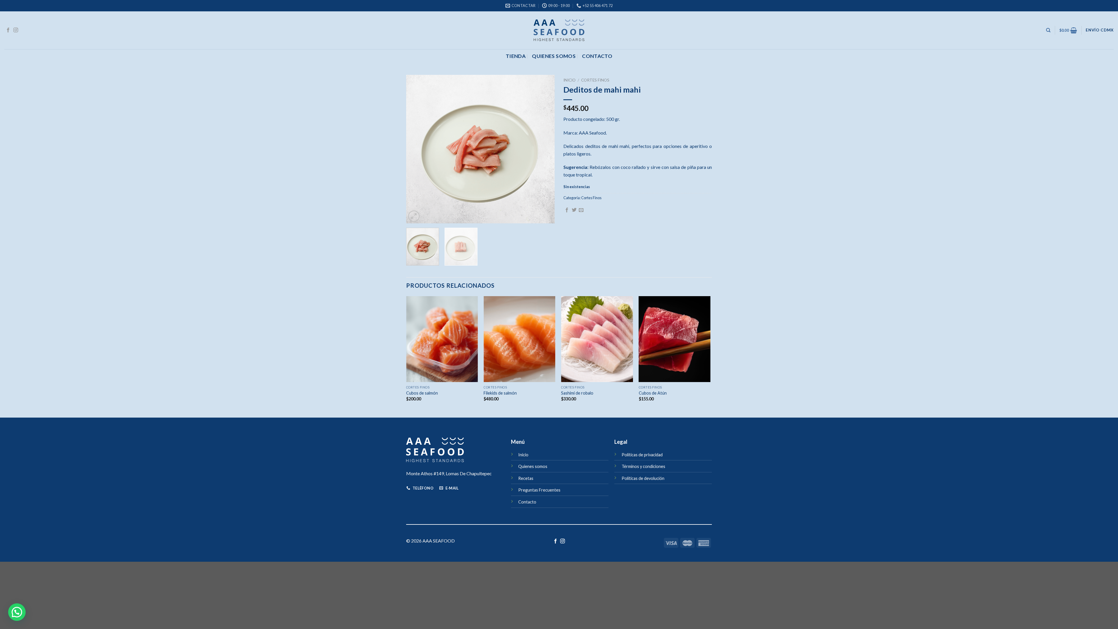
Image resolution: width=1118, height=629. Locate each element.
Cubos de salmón (422, 393)
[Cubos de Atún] (675, 339)
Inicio (569, 80)
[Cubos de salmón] (442, 339)
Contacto (527, 501)
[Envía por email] (581, 210)
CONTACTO (597, 56)
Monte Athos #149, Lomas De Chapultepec (449, 473)
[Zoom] (414, 216)
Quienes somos (554, 56)
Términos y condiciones (643, 466)
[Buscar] (1048, 30)
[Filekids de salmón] (520, 339)
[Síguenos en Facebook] (8, 30)
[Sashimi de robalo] (597, 339)
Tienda (516, 56)
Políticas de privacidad (642, 454)
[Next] (544, 149)
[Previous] (416, 149)
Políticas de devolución (643, 478)
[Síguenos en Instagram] (15, 30)
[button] (17, 612)
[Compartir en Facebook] (567, 210)
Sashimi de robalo (577, 393)
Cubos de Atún (653, 393)
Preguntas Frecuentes (539, 489)
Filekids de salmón (500, 393)
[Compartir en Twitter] (574, 210)
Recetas (525, 478)
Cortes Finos (595, 80)
